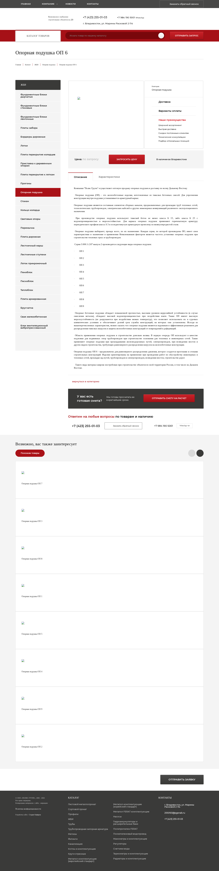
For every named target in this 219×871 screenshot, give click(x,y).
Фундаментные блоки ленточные (34, 117)
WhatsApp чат (185, 426)
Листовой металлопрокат (82, 804)
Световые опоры (30, 219)
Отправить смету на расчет (169, 398)
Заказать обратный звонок (184, 4)
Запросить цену (127, 159)
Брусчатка (27, 307)
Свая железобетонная (34, 316)
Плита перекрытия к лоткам (37, 174)
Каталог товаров (38, 36)
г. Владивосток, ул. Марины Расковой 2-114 (108, 23)
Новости (71, 4)
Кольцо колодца (30, 210)
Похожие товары (30, 453)
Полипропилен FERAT (125, 829)
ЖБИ (36, 65)
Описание (80, 177)
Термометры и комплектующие (130, 853)
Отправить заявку (182, 779)
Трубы (71, 824)
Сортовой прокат (77, 809)
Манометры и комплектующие (130, 839)
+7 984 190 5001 (130, 17)
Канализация (75, 844)
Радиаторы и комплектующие (129, 858)
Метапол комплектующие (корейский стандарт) (127, 805)
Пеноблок (26, 272)
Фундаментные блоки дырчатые (34, 95)
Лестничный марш (32, 245)
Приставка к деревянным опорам (36, 164)
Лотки (24, 145)
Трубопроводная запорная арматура (88, 829)
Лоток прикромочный (34, 263)
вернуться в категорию (85, 381)
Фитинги (73, 839)
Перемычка (27, 227)
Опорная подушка (48, 65)
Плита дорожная (31, 236)
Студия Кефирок (35, 815)
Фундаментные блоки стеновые (34, 106)
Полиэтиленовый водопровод (129, 834)
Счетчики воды (121, 848)
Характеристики (109, 176)
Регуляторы (119, 843)
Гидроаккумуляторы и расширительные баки (125, 822)
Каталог (28, 65)
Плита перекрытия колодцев (38, 154)
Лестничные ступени (33, 254)
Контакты (93, 4)
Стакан (25, 201)
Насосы (117, 816)
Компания (48, 4)
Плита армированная (33, 299)
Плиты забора (29, 127)
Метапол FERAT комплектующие (131, 811)
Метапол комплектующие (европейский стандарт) (82, 860)
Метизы (72, 834)
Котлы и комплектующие (82, 849)
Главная (26, 4)
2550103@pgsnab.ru (174, 813)
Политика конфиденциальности (28, 809)
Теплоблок (27, 290)
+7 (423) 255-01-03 (95, 17)
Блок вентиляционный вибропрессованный (34, 326)
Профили (73, 814)
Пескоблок (27, 281)
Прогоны (26, 183)
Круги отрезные (77, 854)
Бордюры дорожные (33, 136)
